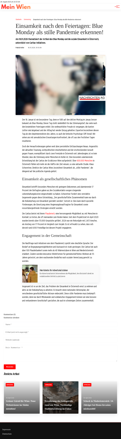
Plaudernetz (50, 213)
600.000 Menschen (85, 160)
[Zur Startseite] (16, 8)
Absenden (9, 367)
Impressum (6, 429)
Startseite (19, 19)
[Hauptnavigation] (116, 7)
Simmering (27, 19)
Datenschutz (7, 434)
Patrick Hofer (20, 48)
